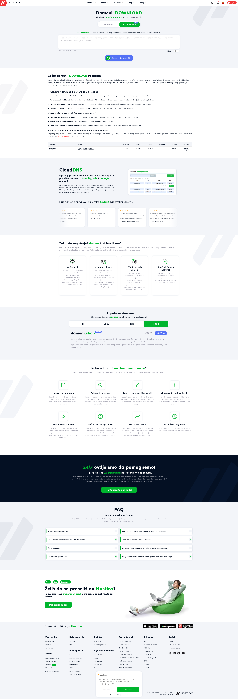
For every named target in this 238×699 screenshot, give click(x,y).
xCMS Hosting (74, 668)
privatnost (125, 695)
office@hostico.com (175, 648)
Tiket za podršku (100, 645)
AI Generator (130, 24)
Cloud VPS (48, 645)
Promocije (72, 655)
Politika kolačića (125, 664)
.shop (156, 323)
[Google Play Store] (168, 628)
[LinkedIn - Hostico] (174, 654)
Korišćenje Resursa (125, 661)
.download (53, 148)
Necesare (106, 690)
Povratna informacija (151, 645)
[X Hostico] (170, 654)
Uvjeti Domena (124, 645)
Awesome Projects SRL (165, 693)
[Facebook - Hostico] (178, 654)
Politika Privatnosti (125, 667)
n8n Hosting (49, 648)
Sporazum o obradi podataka (129, 658)
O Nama (147, 667)
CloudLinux (98, 665)
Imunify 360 (98, 655)
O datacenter (148, 651)
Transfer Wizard (75, 674)
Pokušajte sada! (58, 604)
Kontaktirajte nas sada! (119, 490)
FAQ (70, 645)
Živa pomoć (98, 641)
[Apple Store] (150, 628)
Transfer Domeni (50, 661)
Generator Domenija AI (53, 671)
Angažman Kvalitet (125, 654)
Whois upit (48, 668)
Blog (145, 641)
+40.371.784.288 (174, 645)
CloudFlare (98, 661)
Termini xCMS (123, 648)
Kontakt (171, 641)
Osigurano (97, 668)
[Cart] (212, 3)
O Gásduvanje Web (150, 658)
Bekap (96, 658)
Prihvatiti (128, 690)
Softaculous (73, 665)
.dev (106, 323)
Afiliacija (147, 648)
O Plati (146, 664)
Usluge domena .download (86, 149)
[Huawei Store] (185, 628)
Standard (108, 24)
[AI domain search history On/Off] (176, 51)
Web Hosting (49, 641)
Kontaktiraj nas (64, 136)
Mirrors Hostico (74, 671)
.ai (82, 323)
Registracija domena (52, 658)
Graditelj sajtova (75, 661)
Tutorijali (72, 641)
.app (131, 323)
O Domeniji (148, 654)
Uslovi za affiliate (125, 651)
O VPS (146, 661)
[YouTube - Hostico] (183, 654)
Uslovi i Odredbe (125, 641)
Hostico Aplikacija (75, 658)
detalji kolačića (115, 695)
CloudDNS (50, 665)
